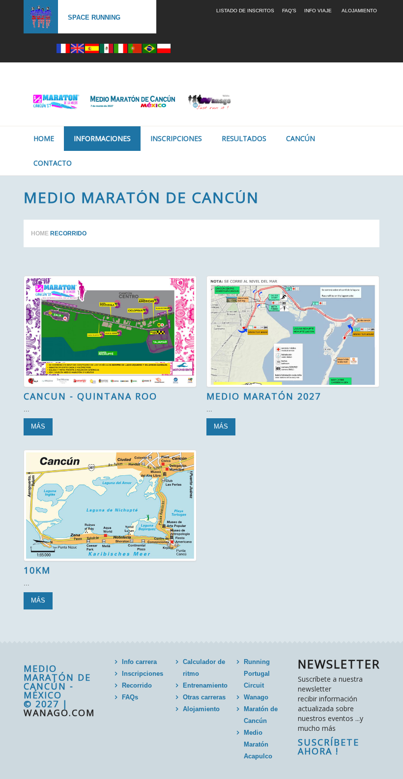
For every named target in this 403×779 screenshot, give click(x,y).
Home (43, 138)
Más (38, 426)
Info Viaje (318, 10)
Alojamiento (359, 10)
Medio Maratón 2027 (263, 396)
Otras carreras (204, 697)
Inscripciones (142, 673)
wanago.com (59, 713)
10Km (37, 570)
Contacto (52, 163)
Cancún (300, 138)
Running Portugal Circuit (257, 673)
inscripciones (176, 138)
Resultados (244, 138)
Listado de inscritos (245, 10)
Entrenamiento (205, 685)
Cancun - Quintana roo (90, 396)
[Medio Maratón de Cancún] (110, 331)
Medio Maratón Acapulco (258, 744)
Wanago (256, 697)
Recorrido (137, 685)
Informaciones (102, 138)
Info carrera (139, 661)
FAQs (130, 697)
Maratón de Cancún (261, 714)
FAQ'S (289, 10)
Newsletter (339, 664)
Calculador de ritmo (204, 667)
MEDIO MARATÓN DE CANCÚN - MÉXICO (57, 682)
